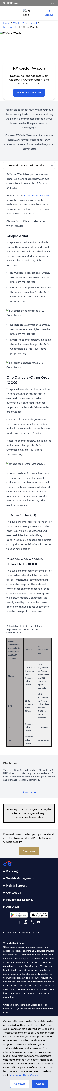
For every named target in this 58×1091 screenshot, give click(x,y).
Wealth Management (20, 878)
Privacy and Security (19, 899)
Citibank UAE (10, 3)
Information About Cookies (24, 1075)
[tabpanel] (29, 461)
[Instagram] (26, 922)
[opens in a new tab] (19, 915)
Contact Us (13, 892)
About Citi (13, 906)
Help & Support (16, 885)
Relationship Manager (36, 195)
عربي (52, 3)
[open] (7, 13)
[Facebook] (19, 922)
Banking (12, 871)
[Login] (50, 11)
